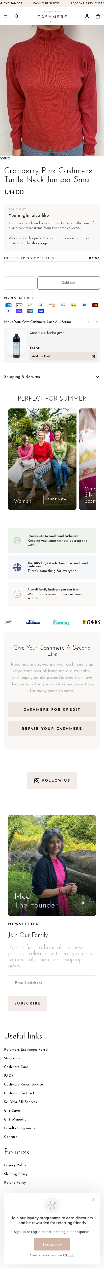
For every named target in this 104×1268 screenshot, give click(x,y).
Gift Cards (12, 1111)
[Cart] (97, 16)
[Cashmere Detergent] (17, 345)
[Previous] (88, 322)
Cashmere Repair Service (23, 1084)
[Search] (16, 16)
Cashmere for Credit (20, 1093)
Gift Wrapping (15, 1119)
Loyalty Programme (19, 1128)
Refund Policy (15, 1183)
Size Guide (12, 1058)
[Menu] (6, 16)
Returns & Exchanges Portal (26, 1049)
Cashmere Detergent (47, 333)
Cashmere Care (16, 1067)
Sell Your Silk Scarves (20, 1102)
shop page (40, 243)
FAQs (8, 1076)
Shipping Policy (16, 1174)
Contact (10, 1137)
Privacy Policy (15, 1165)
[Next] (97, 322)
